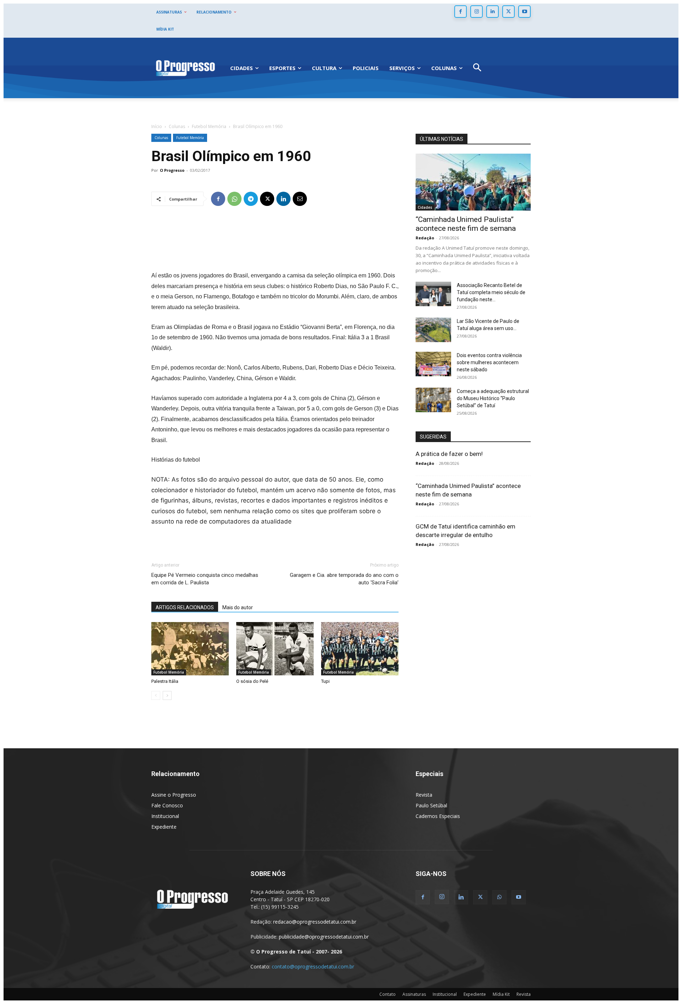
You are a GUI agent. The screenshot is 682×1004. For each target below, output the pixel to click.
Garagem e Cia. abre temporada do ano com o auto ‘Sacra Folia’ (344, 579)
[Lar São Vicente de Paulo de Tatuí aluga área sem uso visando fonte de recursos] (433, 330)
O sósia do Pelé (252, 681)
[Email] (300, 199)
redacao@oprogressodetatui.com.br (314, 921)
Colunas (177, 126)
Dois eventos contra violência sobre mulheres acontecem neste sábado (489, 362)
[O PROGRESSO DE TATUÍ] (185, 68)
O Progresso (172, 170)
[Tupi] (360, 648)
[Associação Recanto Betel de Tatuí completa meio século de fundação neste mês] (433, 294)
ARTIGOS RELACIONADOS (185, 607)
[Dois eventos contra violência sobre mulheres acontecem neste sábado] (433, 364)
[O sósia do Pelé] (275, 648)
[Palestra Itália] (190, 648)
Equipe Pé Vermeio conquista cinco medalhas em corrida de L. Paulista (204, 579)
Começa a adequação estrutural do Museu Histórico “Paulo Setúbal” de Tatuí (493, 398)
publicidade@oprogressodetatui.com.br (324, 936)
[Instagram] (476, 11)
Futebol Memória (209, 126)
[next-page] (167, 695)
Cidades (425, 207)
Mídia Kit (501, 994)
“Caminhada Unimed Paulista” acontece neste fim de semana (466, 224)
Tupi (325, 681)
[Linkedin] (492, 11)
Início (156, 126)
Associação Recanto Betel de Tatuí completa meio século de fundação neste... (491, 292)
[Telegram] (251, 199)
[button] (477, 68)
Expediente (164, 826)
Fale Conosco (167, 805)
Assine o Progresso (173, 794)
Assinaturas (414, 994)
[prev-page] (155, 695)
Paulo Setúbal (431, 805)
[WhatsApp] (234, 199)
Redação (425, 237)
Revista (424, 794)
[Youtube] (524, 11)
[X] (508, 11)
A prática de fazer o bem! (449, 453)
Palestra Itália (164, 681)
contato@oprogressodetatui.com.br (313, 966)
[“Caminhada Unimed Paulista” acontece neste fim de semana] (473, 182)
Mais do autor (237, 607)
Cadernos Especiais (438, 816)
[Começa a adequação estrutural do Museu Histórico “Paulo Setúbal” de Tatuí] (433, 400)
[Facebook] (460, 11)
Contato (387, 994)
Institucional (165, 816)
